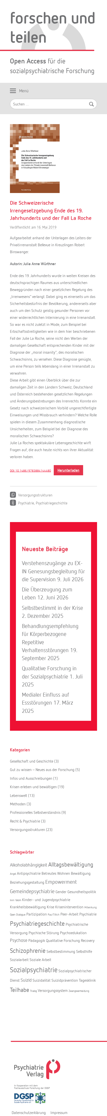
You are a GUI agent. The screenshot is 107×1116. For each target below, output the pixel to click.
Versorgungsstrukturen (35, 495)
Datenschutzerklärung (29, 1112)
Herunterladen (68, 470)
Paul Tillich (53, 914)
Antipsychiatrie (29, 873)
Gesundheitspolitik (81, 891)
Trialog (33, 990)
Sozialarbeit (19, 959)
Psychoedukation (73, 932)
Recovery (88, 940)
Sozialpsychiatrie (33, 969)
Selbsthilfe (84, 951)
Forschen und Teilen (53, 27)
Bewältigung (81, 873)
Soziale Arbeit (40, 959)
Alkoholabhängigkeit (28, 865)
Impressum (59, 1112)
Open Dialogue (17, 914)
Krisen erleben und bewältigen (33, 786)
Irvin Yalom (15, 900)
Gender (60, 891)
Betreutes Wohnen (56, 873)
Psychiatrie (26, 503)
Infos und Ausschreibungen (31, 778)
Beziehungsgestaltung (27, 882)
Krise (50, 906)
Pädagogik (36, 940)
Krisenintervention (69, 906)
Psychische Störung (44, 932)
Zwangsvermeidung (79, 990)
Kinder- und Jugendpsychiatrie (46, 899)
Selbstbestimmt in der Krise (52, 607)
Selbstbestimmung (61, 951)
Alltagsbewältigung (70, 864)
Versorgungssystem (53, 990)
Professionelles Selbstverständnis (35, 812)
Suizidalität (42, 980)
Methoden (18, 803)
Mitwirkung (90, 907)
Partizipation (36, 914)
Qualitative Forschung (63, 940)
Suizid (26, 980)
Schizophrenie (28, 950)
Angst (13, 873)
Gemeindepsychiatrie (32, 891)
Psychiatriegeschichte (51, 503)
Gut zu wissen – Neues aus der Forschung (42, 769)
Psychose (18, 940)
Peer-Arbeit (69, 914)
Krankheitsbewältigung (28, 906)
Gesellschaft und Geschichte (31, 761)
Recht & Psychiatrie (25, 821)
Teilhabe (19, 989)
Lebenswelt (18, 795)
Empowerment (61, 881)
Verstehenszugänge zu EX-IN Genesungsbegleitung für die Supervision (53, 571)
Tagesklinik (87, 980)
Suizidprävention (65, 980)
